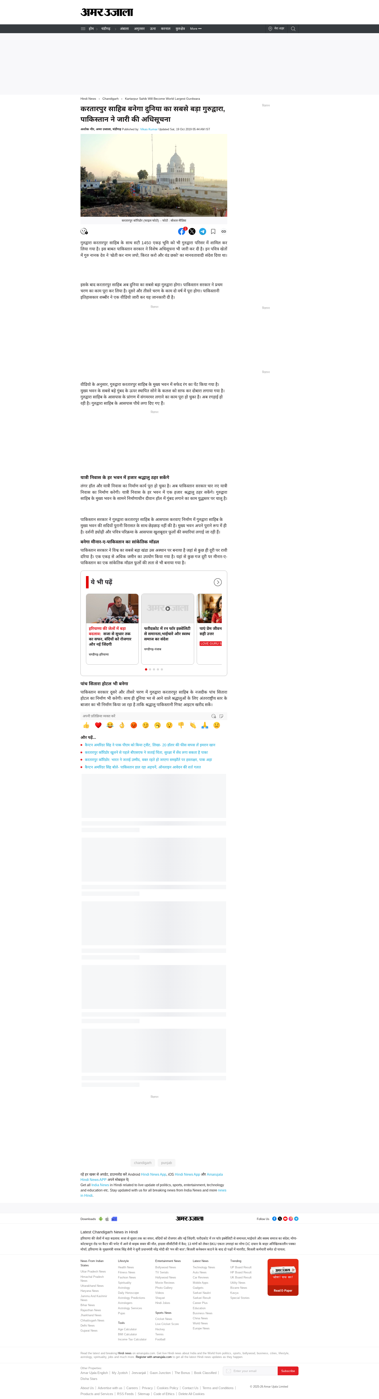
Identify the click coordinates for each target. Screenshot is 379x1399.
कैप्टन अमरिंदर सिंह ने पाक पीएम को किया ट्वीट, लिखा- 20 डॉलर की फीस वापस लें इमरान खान (150, 745)
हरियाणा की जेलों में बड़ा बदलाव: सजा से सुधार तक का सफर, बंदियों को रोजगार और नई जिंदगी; (138, 1238)
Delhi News (87, 1325)
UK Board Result (241, 1277)
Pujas (121, 1313)
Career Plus (200, 1303)
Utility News (237, 1282)
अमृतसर (139, 29)
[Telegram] (296, 1218)
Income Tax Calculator (132, 1339)
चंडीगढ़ (105, 29)
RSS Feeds (125, 1393)
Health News (126, 1267)
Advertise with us (110, 1388)
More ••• (196, 28)
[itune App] (107, 1218)
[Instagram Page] (291, 1218)
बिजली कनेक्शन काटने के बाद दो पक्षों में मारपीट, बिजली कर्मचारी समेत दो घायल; (236, 1249)
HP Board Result (241, 1272)
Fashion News (127, 1277)
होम (91, 29)
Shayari (160, 1298)
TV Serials (162, 1272)
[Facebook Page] (274, 1218)
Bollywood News (165, 1267)
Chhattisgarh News (92, 1320)
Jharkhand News (91, 1315)
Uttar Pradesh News (93, 1271)
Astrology (124, 1287)
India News (100, 1185)
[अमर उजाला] (106, 15)
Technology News (204, 1267)
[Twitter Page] (280, 1218)
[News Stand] (114, 1218)
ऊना (153, 29)
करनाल (165, 29)
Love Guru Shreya (216, 643)
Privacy (147, 1388)
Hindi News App (153, 1174)
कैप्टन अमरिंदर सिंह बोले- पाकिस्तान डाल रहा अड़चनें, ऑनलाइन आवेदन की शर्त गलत (143, 767)
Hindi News (88, 98)
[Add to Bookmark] (213, 231)
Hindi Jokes (162, 1303)
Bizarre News (238, 1287)
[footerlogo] (190, 1218)
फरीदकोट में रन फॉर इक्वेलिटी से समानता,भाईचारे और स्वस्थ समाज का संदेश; (243, 1238)
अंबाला (124, 29)
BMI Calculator (127, 1334)
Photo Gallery (164, 1287)
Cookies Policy (167, 1388)
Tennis (159, 1334)
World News (200, 1323)
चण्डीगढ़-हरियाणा (99, 654)
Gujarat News (89, 1330)
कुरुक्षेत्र (180, 29)
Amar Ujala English (94, 1372)
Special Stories (240, 1298)
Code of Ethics (164, 1393)
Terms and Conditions (218, 1388)
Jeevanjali (139, 1372)
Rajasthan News (90, 1310)
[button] (146, 669)
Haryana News (89, 1290)
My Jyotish (120, 1372)
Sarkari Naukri (202, 1292)
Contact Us (190, 1388)
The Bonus (182, 1372)
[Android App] (101, 1218)
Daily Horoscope (128, 1292)
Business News (203, 1313)
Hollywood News (165, 1277)
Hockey (160, 1329)
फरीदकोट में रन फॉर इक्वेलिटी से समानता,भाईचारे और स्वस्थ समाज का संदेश (167, 633)
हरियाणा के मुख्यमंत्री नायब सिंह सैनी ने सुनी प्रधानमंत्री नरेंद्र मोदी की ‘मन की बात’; (137, 1249)
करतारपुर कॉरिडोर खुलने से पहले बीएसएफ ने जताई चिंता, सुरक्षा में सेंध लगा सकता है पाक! (146, 752)
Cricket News (163, 1319)
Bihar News (87, 1305)
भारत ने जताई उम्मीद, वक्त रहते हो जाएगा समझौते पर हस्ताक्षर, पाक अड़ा (148, 760)
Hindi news (125, 1353)
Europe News (201, 1328)
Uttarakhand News (92, 1285)
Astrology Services (130, 1308)
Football (160, 1339)
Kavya (234, 1292)
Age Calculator (127, 1329)
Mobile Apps (200, 1282)
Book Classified (205, 1372)
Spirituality (124, 1282)
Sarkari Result (202, 1298)
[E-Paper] (283, 1277)
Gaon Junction (160, 1372)
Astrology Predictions (131, 1298)
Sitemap (144, 1393)
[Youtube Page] (285, 1218)
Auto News (200, 1272)
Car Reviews (201, 1277)
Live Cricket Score (167, 1324)
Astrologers (125, 1303)
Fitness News (126, 1272)
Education (199, 1308)
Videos (159, 1292)
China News (200, 1318)
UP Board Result (241, 1267)
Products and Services (96, 1393)
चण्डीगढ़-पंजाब (152, 649)
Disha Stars (88, 1378)
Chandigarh (110, 98)
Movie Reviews (165, 1282)
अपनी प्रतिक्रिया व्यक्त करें (99, 716)
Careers (132, 1388)
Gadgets (198, 1287)
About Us (87, 1388)
